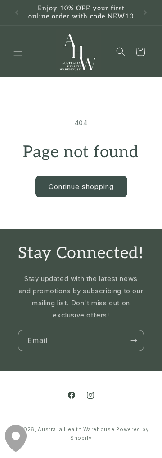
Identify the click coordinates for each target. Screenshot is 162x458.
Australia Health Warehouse (76, 429)
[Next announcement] (145, 12)
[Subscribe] (134, 340)
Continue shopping (81, 186)
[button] (18, 52)
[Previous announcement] (17, 12)
